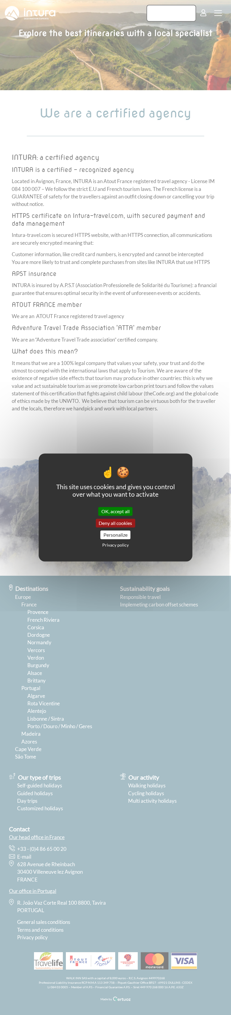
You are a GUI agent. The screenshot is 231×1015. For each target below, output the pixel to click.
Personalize (115, 535)
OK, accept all (115, 511)
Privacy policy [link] (115, 545)
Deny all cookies (115, 523)
